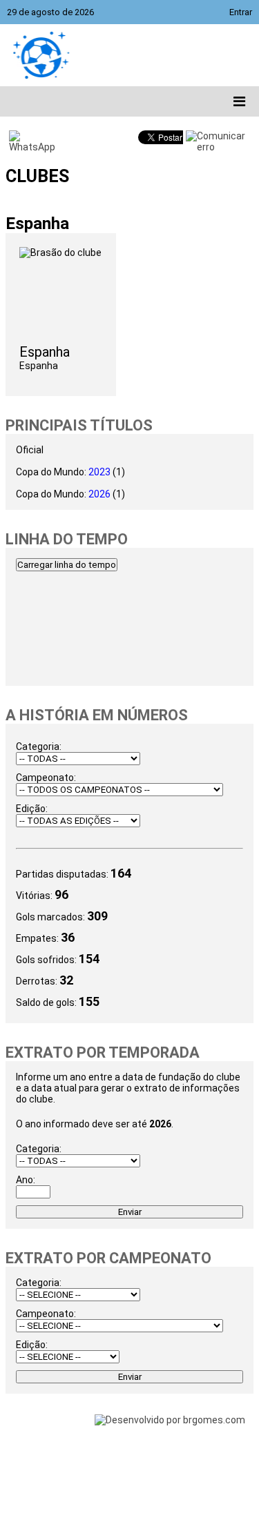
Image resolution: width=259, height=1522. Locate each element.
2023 (99, 471)
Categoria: (38, 746)
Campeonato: (46, 777)
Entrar (240, 12)
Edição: (32, 808)
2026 (99, 494)
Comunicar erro (221, 141)
